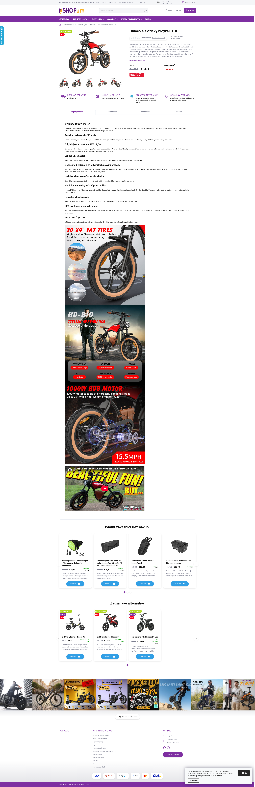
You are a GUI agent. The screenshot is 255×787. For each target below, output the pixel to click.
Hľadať (145, 10)
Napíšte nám (112, 2)
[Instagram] (168, 747)
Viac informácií (216, 776)
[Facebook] (164, 747)
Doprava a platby (100, 2)
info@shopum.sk (172, 736)
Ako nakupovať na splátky (67, 2)
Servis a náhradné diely (85, 2)
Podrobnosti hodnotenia (158, 38)
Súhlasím (243, 773)
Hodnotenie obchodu (99, 767)
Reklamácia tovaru (98, 757)
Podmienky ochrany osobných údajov (104, 751)
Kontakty (95, 760)
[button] (124, 592)
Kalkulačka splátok (138, 74)
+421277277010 (172, 740)
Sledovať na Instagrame (129, 717)
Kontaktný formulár (173, 754)
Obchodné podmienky (126, 2)
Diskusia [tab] (178, 112)
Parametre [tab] (112, 112)
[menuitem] (65, 19)
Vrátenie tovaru (97, 754)
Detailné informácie (136, 60)
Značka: (175, 39)
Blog (94, 764)
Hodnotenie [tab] (145, 112)
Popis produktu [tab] (77, 112)
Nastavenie (193, 780)
